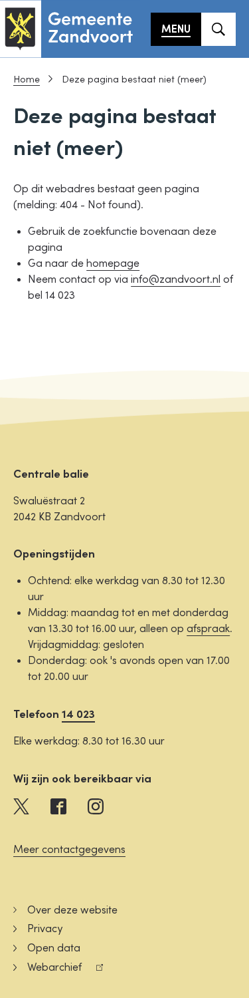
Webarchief (47, 969)
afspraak (208, 629)
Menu (176, 29)
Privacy (44, 929)
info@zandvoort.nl (175, 279)
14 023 (78, 714)
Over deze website (72, 910)
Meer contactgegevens (69, 850)
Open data (53, 948)
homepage (112, 263)
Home (26, 79)
